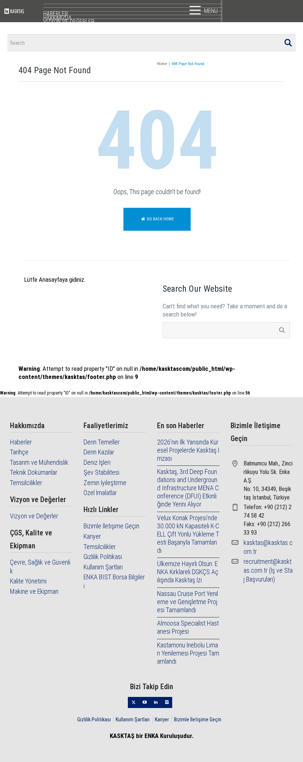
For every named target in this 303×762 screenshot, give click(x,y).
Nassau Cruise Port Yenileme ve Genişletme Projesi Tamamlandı (187, 602)
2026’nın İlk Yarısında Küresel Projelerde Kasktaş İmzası (188, 450)
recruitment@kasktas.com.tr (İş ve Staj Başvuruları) (268, 570)
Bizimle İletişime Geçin (111, 526)
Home (162, 63)
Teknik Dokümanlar (33, 472)
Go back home (160, 219)
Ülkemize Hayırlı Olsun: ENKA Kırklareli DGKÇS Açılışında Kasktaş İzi (187, 572)
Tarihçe (19, 452)
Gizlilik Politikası (103, 557)
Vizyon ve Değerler (34, 516)
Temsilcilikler (26, 483)
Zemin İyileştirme (105, 483)
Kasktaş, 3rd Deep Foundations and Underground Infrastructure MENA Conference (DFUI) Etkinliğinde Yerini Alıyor (188, 488)
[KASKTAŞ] (23, 11)
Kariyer (92, 536)
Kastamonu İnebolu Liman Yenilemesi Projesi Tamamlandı (188, 653)
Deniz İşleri (97, 462)
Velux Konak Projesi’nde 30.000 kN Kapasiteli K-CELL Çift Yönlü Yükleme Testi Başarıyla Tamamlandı (188, 534)
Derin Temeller (102, 442)
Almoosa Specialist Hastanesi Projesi (188, 627)
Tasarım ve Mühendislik (39, 462)
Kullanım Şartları (103, 567)
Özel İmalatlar (100, 493)
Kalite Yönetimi (28, 581)
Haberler (21, 442)
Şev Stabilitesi (101, 472)
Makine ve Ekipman (34, 591)
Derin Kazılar (99, 452)
